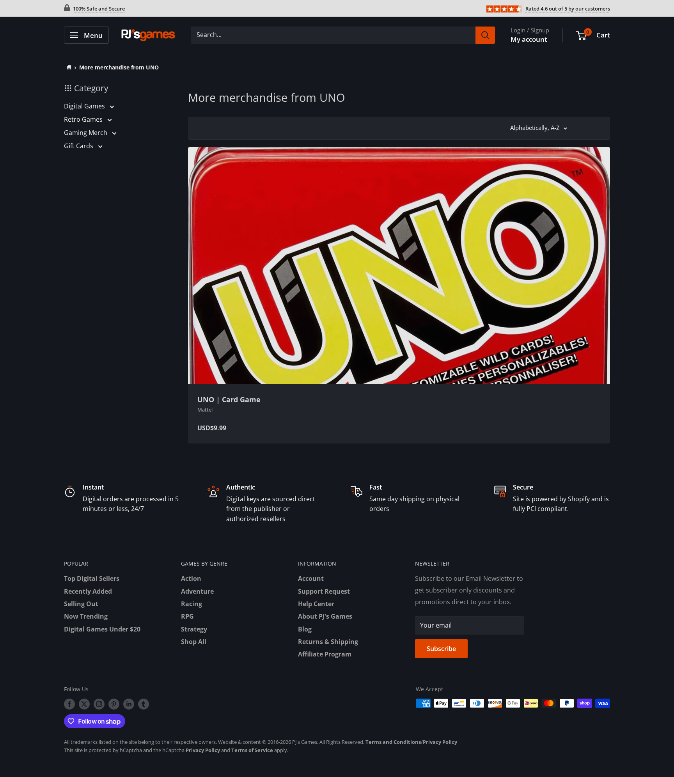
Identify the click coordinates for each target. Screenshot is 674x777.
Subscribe (441, 648)
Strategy (194, 629)
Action (191, 578)
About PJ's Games (325, 616)
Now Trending (86, 616)
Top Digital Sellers (91, 578)
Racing (191, 604)
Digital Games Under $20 (102, 629)
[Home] (67, 67)
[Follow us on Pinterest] (113, 704)
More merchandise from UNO (119, 67)
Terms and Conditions (393, 741)
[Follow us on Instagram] (99, 704)
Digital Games (85, 106)
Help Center (316, 604)
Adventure (197, 591)
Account (311, 578)
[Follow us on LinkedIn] (128, 704)
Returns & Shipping (328, 641)
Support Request (324, 591)
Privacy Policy (440, 741)
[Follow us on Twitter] (84, 704)
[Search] (485, 35)
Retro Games (84, 119)
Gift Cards (79, 146)
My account (529, 39)
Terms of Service (252, 750)
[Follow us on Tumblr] (143, 704)
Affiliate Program (324, 654)
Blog (305, 629)
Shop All (193, 641)
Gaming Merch (86, 132)
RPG (187, 616)
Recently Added (88, 591)
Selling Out (81, 604)
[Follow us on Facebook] (69, 704)
